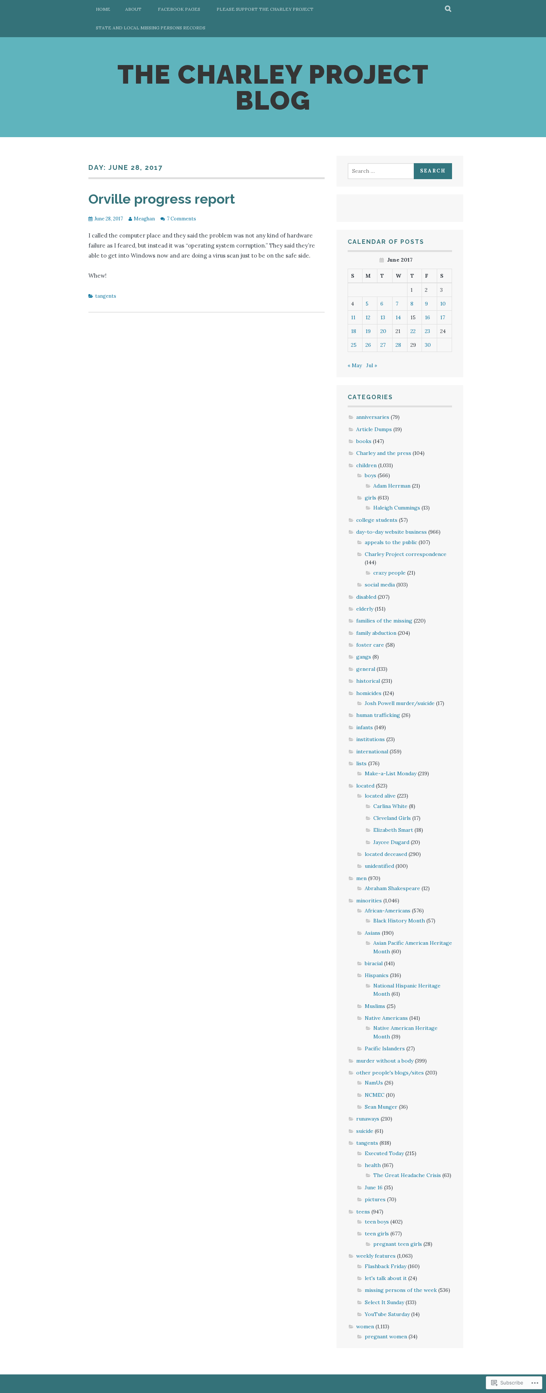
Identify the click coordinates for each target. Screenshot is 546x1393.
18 (353, 331)
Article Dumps (374, 429)
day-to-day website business (391, 532)
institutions (370, 739)
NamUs (374, 1082)
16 (427, 317)
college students (376, 520)
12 (367, 317)
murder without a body (384, 1060)
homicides (368, 693)
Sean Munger (381, 1106)
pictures (375, 1199)
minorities (369, 900)
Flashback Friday (385, 1266)
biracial (374, 963)
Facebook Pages (179, 9)
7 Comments (181, 219)
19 (368, 331)
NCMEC (374, 1095)
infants (364, 727)
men (361, 878)
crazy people (389, 572)
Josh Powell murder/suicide (400, 703)
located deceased (386, 854)
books (363, 441)
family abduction (376, 633)
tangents (105, 296)
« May (355, 365)
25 (354, 345)
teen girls (377, 1233)
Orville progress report (161, 199)
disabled (366, 597)
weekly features (376, 1256)
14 (398, 317)
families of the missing (384, 620)
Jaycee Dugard (391, 842)
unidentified (379, 866)
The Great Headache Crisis (407, 1175)
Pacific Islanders (385, 1048)
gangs (363, 656)
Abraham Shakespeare (392, 888)
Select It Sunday (384, 1302)
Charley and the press (383, 453)
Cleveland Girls (392, 818)
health (373, 1165)
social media (380, 584)
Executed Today (384, 1153)
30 (428, 345)
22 (413, 331)
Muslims (375, 1006)
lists (361, 763)
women (365, 1326)
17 (442, 317)
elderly (364, 608)
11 (353, 317)
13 (382, 317)
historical (368, 681)
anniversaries (372, 417)
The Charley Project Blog (273, 87)
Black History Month (399, 920)
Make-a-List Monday (390, 773)
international (372, 751)
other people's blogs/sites (390, 1072)
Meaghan (144, 219)
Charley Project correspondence (405, 554)
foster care (370, 644)
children (366, 465)
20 (383, 331)
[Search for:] (382, 171)
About (133, 9)
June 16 (374, 1187)
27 (383, 345)
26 (368, 345)
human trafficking (378, 715)
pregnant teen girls (397, 1244)
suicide (364, 1131)
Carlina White (390, 806)
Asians (372, 933)
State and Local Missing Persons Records (150, 27)
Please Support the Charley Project (265, 9)
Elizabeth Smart (393, 830)
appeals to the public (391, 542)
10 (443, 303)
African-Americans (387, 910)
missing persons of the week (401, 1290)
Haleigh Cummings (396, 507)
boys (370, 475)
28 (398, 345)
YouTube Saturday (387, 1314)
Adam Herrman (391, 485)
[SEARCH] (448, 9)
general (365, 669)
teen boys (377, 1221)
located (365, 785)
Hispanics (377, 975)
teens (363, 1211)
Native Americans (386, 1018)
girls (370, 497)
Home (103, 9)
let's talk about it (386, 1278)
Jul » (371, 365)
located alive (380, 795)
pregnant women (386, 1336)
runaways (367, 1118)
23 (427, 331)
